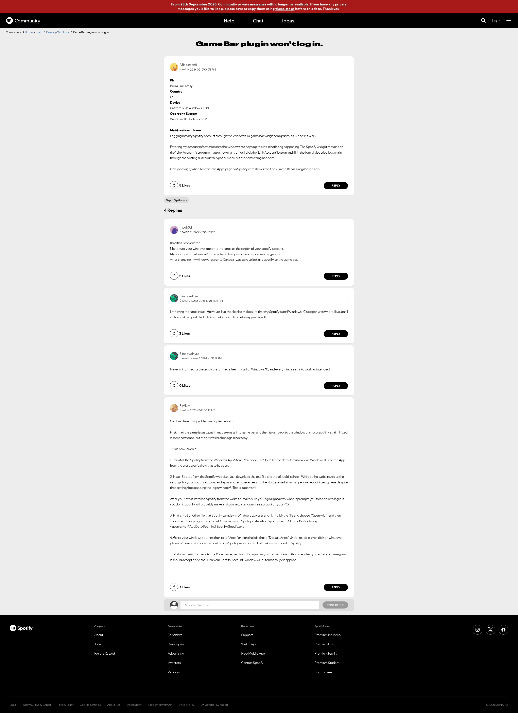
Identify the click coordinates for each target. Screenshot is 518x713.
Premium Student (327, 662)
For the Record (104, 653)
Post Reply (335, 605)
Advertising (176, 653)
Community (27, 20)
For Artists (175, 635)
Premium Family (326, 653)
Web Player (249, 644)
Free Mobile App (253, 653)
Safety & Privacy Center (37, 705)
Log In (496, 20)
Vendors (174, 672)
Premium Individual (328, 635)
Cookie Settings (90, 705)
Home (29, 32)
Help (229, 20)
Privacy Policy (65, 705)
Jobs (97, 644)
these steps (284, 8)
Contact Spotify (252, 662)
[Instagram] (477, 630)
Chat (258, 20)
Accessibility (134, 705)
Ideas (288, 20)
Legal (13, 705)
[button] (347, 67)
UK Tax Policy (186, 705)
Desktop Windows (57, 32)
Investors (174, 662)
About (98, 635)
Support (247, 635)
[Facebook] (503, 630)
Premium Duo (324, 644)
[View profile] (174, 66)
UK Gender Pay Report (214, 705)
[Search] (483, 20)
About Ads (114, 705)
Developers (176, 644)
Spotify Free (323, 672)
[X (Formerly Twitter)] (490, 630)
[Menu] (508, 20)
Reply (336, 186)
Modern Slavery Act (160, 705)
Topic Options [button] (175, 200)
